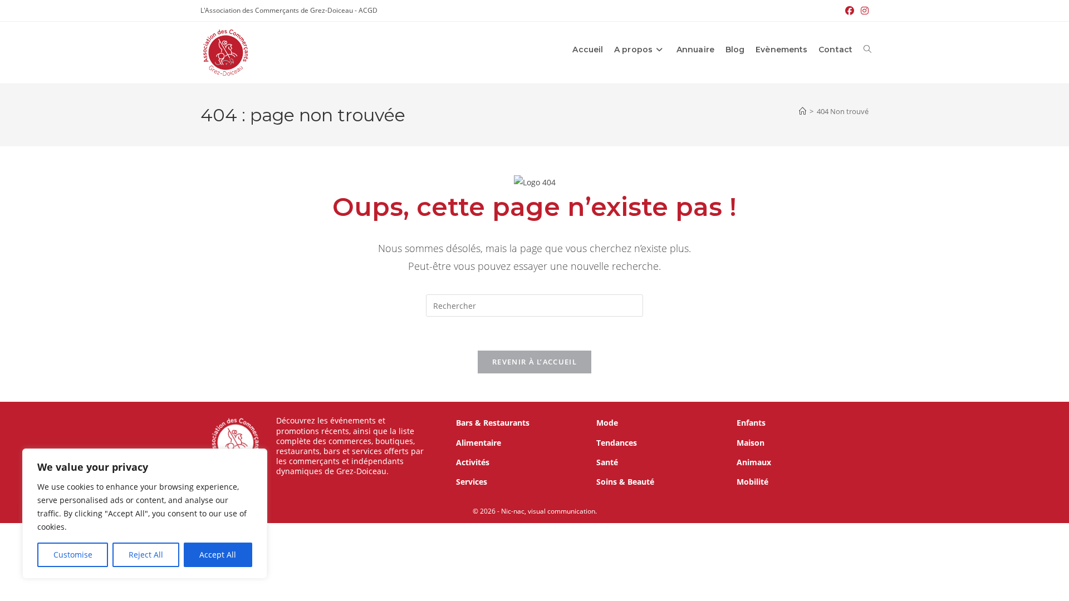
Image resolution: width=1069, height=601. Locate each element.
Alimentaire (478, 442)
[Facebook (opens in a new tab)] (849, 10)
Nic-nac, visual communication (548, 511)
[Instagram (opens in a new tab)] (863, 10)
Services (471, 481)
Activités (472, 462)
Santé (607, 462)
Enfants (751, 422)
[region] (144, 514)
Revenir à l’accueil (534, 362)
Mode (607, 422)
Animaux (754, 462)
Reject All (146, 554)
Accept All (217, 554)
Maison (750, 442)
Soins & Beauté (625, 481)
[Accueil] (802, 111)
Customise (72, 554)
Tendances (616, 442)
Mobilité (752, 481)
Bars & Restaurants (492, 422)
